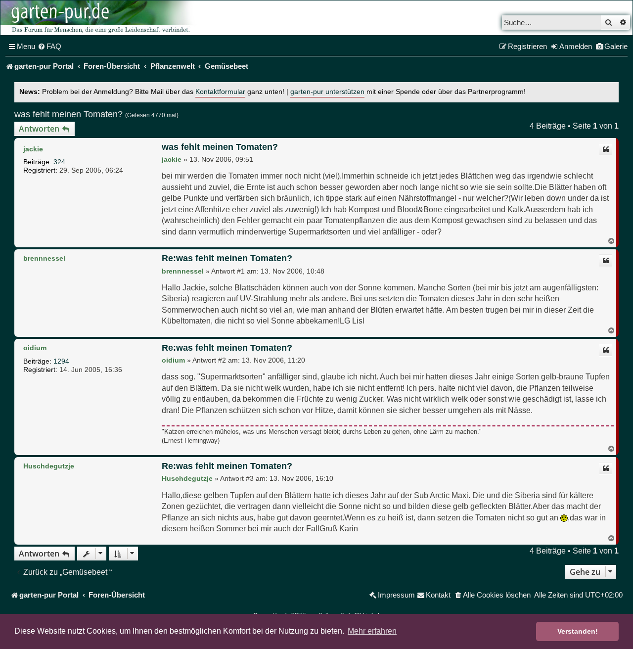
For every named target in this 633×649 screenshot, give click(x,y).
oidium (34, 348)
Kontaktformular (220, 91)
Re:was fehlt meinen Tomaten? (227, 258)
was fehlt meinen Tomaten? (68, 114)
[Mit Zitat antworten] (605, 149)
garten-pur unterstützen (327, 91)
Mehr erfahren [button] (372, 631)
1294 (61, 361)
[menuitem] (49, 46)
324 (59, 162)
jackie (33, 149)
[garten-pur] (99, 17)
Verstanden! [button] (577, 631)
